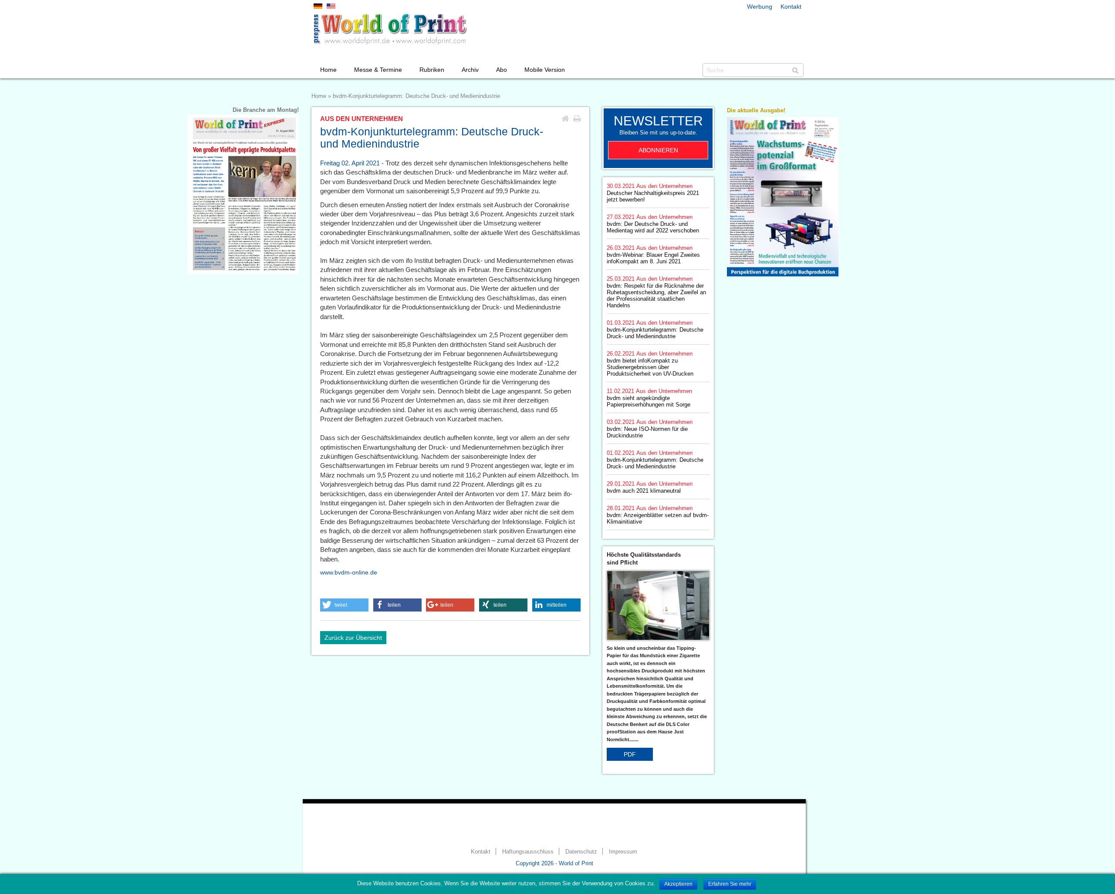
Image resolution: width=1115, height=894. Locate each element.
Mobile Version (544, 69)
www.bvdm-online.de (348, 572)
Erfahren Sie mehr (729, 884)
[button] (344, 605)
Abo (501, 69)
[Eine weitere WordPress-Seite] (390, 29)
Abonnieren (658, 150)
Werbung (759, 6)
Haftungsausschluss (528, 852)
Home (328, 69)
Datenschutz (581, 852)
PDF (630, 754)
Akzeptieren (678, 884)
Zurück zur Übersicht (353, 637)
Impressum (623, 852)
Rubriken (431, 69)
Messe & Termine (378, 69)
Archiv (470, 69)
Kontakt (790, 6)
